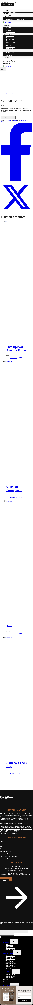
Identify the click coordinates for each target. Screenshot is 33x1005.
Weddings (9, 27)
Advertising (3, 843)
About (6, 8)
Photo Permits (10, 32)
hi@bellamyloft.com (12, 870)
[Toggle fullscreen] (10, 931)
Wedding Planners (11, 12)
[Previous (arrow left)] (3, 934)
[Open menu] (3, 69)
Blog (1, 846)
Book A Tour (6, 63)
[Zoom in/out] (3, 931)
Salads (15, 120)
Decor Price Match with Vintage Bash (17, 17)
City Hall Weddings (5, 827)
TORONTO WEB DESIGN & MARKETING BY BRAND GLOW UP (14, 922)
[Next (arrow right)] (10, 934)
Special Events (8, 953)
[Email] (12, 797)
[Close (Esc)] (24, 931)
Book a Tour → (7, 4)
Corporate (9, 37)
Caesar (22, 120)
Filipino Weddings (10, 830)
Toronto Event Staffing (5, 858)
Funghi (11, 626)
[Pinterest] (8, 797)
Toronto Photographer (11, 833)
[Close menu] (0, 937)
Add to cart (8, 117)
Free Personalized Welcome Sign (15, 19)
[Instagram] (6, 797)
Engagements (10, 54)
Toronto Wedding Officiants (13, 829)
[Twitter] (4, 797)
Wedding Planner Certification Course (9, 856)
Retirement (9, 48)
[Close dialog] (31, 987)
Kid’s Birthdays (10, 43)
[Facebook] (16, 181)
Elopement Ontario (10, 832)
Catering (10, 120)
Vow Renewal (10, 30)
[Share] (17, 931)
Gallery (6, 13)
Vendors (2, 848)
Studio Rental (10, 52)
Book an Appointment (5, 851)
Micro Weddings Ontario (16, 826)
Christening (9, 40)
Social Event (10, 36)
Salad (2, 121)
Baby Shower (10, 39)
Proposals (9, 28)
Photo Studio (7, 972)
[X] (16, 211)
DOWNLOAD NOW (24, 1000)
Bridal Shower (10, 47)
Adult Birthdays (11, 42)
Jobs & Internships (4, 853)
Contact (6, 57)
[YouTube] (10, 797)
